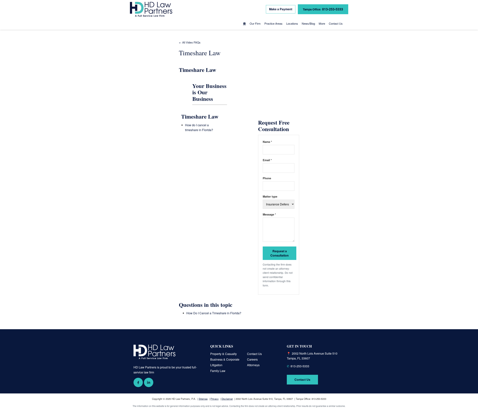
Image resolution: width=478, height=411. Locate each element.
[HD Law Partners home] (151, 9)
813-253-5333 (323, 9)
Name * (267, 142)
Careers (252, 359)
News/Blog (308, 23)
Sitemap (203, 399)
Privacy (214, 399)
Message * (269, 214)
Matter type (270, 196)
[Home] (244, 24)
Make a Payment (280, 9)
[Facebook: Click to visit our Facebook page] (138, 382)
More (322, 23)
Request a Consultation (279, 253)
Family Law (217, 371)
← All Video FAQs (189, 42)
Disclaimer (227, 399)
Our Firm (255, 23)
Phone (267, 178)
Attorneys (253, 365)
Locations (292, 23)
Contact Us (336, 23)
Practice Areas (273, 23)
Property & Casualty (223, 354)
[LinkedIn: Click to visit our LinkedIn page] (148, 382)
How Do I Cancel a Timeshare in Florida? (213, 313)
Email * (267, 160)
